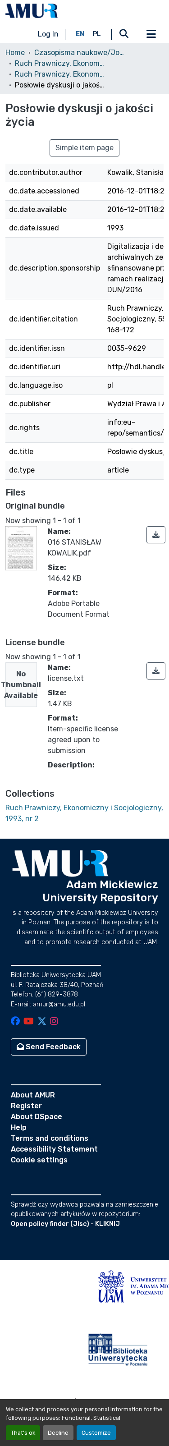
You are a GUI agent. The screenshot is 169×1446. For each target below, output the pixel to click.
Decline (58, 1432)
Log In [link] (48, 34)
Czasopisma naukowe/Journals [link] (79, 52)
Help (19, 1127)
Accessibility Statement (54, 1149)
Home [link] (15, 52)
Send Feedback (52, 1046)
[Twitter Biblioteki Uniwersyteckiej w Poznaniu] (41, 1022)
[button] (31, 11)
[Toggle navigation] (151, 34)
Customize (96, 1432)
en (80, 34)
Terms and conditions (49, 1138)
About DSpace (36, 1116)
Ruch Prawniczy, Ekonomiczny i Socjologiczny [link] (60, 63)
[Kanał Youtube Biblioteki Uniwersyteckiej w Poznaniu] (28, 1022)
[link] (155, 534)
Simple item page (84, 147)
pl (97, 34)
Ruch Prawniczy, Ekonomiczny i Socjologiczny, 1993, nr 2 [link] (60, 74)
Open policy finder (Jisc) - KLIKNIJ (65, 1224)
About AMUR (33, 1095)
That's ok (23, 1432)
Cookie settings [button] (39, 1160)
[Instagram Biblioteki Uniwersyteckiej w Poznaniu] (54, 1022)
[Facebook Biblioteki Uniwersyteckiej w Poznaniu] (15, 1022)
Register (26, 1106)
